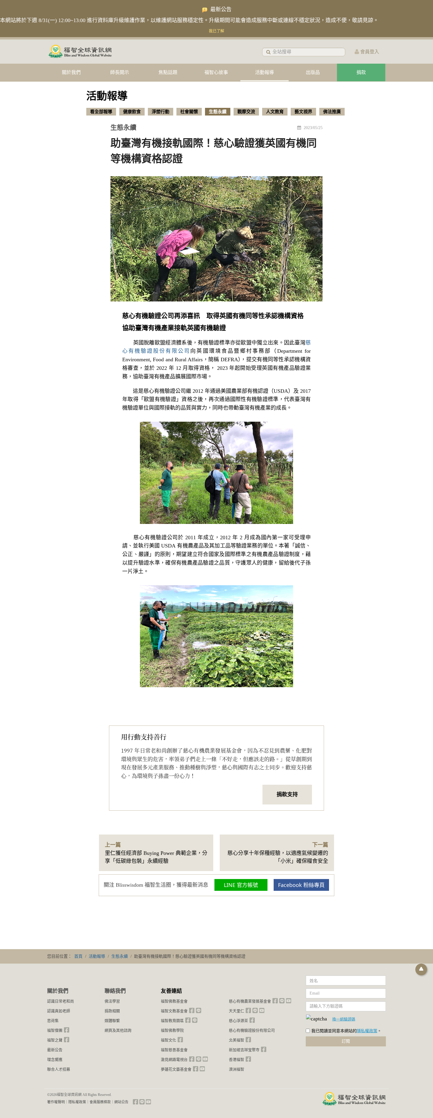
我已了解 (216, 31)
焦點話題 (167, 72)
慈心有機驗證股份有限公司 (252, 1030)
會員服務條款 (100, 1102)
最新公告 (54, 1050)
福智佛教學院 (172, 1030)
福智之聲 (54, 1040)
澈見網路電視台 (174, 1059)
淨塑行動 (160, 111)
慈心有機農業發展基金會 (250, 1001)
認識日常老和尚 (60, 1001)
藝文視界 (303, 111)
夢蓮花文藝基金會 (176, 1069)
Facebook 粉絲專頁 (301, 884)
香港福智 (236, 1059)
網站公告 (121, 1102)
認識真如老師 (58, 1011)
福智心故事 (216, 72)
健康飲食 (132, 111)
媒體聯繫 (112, 1020)
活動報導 (264, 72)
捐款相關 (112, 1011)
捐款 (361, 72)
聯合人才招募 (58, 1069)
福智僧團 (54, 1030)
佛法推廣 (332, 111)
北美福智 (236, 1040)
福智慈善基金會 (174, 1050)
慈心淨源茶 (238, 1020)
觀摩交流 (246, 111)
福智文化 (168, 1040)
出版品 (313, 72)
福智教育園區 (172, 1020)
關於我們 (71, 72)
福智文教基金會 (174, 1011)
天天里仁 (236, 1011)
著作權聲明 (56, 1102)
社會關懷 (189, 111)
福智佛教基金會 (174, 1001)
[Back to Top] (421, 969)
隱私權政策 (367, 1031)
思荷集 (53, 1020)
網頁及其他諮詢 (118, 1030)
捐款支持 (287, 794)
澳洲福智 (236, 1069)
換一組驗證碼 (343, 1019)
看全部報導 (101, 111)
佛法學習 (112, 1001)
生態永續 (218, 111)
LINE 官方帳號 (241, 884)
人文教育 (275, 111)
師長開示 (119, 72)
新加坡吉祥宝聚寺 (244, 1050)
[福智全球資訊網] (79, 51)
